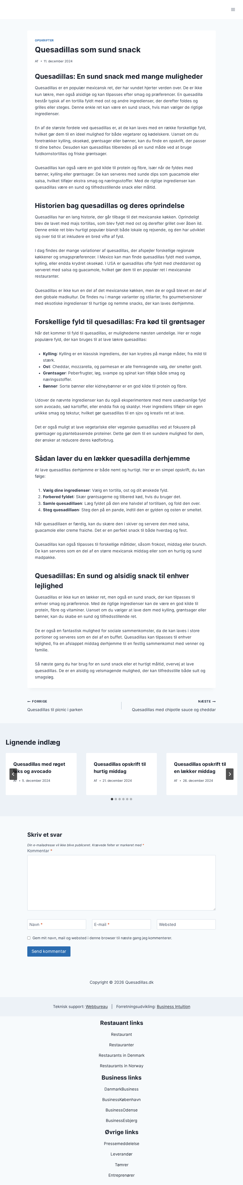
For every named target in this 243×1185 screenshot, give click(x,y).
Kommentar (39, 850)
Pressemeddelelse (121, 1143)
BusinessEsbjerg (121, 1120)
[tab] (112, 799)
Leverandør (121, 1154)
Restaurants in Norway (121, 1065)
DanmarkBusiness (121, 1089)
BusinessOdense (122, 1110)
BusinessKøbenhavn (121, 1099)
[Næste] (230, 774)
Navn (36, 924)
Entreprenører (121, 1175)
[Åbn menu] (233, 9)
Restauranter (121, 1044)
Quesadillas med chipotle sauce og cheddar (174, 705)
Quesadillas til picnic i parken (55, 705)
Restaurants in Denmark (122, 1055)
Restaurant (121, 1034)
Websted (167, 924)
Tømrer (121, 1164)
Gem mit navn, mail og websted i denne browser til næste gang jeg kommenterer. (102, 938)
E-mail (102, 924)
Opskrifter (44, 40)
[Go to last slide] (13, 774)
